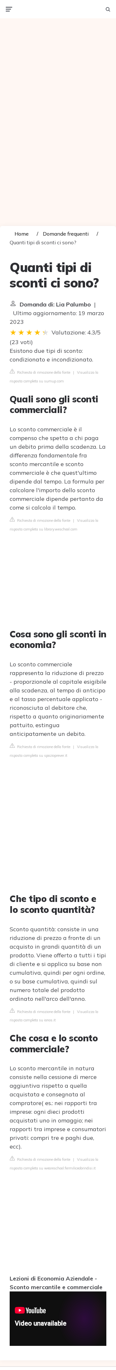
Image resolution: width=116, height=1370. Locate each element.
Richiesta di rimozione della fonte (43, 372)
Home (22, 233)
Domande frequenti (66, 233)
